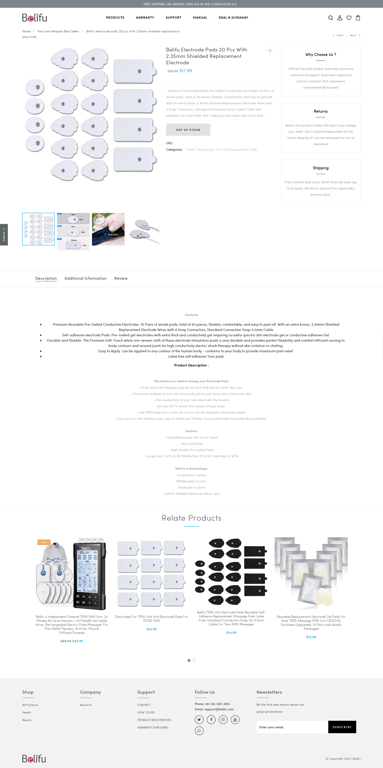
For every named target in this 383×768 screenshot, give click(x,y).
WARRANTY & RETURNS (152, 727)
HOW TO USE (145, 712)
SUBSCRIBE (342, 727)
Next (353, 35)
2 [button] (195, 661)
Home (26, 31)
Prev (340, 35)
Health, (191, 149)
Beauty (26, 720)
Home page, (206, 149)
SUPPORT (174, 17)
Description (46, 279)
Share (4, 237)
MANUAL (200, 17)
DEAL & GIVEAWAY (233, 17)
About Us (86, 705)
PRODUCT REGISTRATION (154, 720)
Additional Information (85, 279)
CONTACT (143, 705)
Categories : (175, 149)
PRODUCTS (115, 17)
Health (26, 712)
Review (121, 279)
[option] (90, 114)
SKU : (170, 143)
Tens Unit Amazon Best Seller (58, 31)
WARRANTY (145, 17)
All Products (30, 705)
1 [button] (189, 661)
